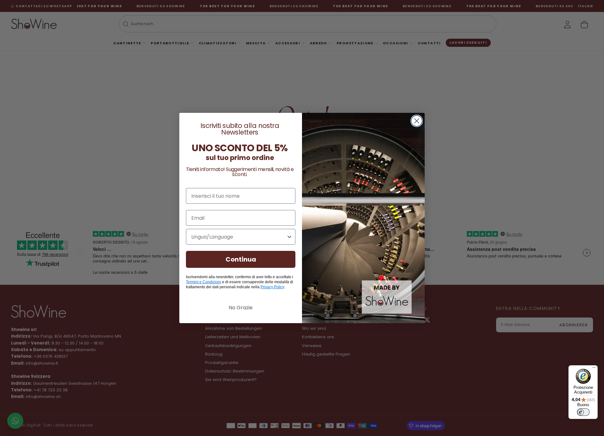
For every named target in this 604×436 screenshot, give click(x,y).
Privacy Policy (272, 287)
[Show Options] (289, 236)
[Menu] (594, 369)
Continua (241, 259)
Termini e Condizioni (203, 282)
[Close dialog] (416, 120)
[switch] (583, 412)
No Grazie (241, 307)
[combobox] (238, 236)
